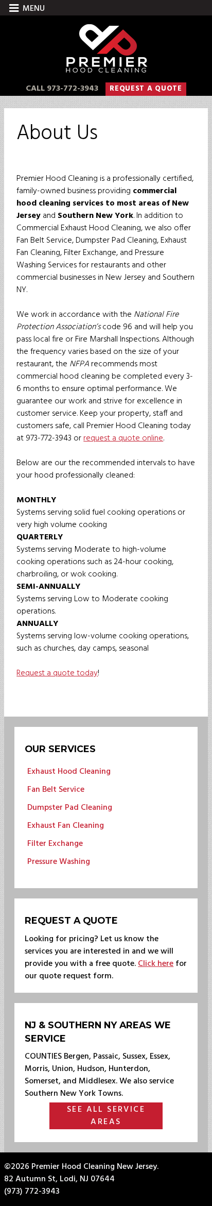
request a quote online (123, 438)
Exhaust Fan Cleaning (65, 826)
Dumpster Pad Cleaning (69, 807)
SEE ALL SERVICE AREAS (106, 1116)
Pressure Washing (58, 862)
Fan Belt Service (55, 789)
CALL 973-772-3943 (62, 88)
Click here (155, 964)
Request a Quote (146, 89)
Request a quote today (57, 673)
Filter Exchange (55, 844)
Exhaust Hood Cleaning (69, 771)
